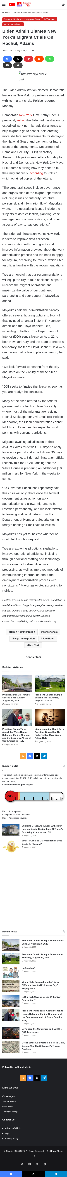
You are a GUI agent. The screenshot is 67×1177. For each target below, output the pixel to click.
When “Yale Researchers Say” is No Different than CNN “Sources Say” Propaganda (41, 985)
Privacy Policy (11, 1138)
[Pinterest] (28, 59)
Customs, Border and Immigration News (30, 12)
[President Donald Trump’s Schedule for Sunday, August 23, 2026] (17, 683)
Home (7, 12)
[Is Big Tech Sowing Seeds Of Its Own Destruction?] (10, 1001)
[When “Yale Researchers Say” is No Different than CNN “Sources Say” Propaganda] (10, 986)
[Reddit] (39, 59)
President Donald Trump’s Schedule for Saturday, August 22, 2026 (48, 697)
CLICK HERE (26, 778)
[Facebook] (7, 59)
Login (7, 1133)
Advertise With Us (13, 1128)
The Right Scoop (9, 1112)
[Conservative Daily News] (20, 4)
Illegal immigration (24, 638)
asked (21, 120)
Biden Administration (22, 632)
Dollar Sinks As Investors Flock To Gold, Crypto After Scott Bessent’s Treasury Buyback (43, 1045)
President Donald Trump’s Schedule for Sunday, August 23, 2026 (16, 697)
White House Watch (13, 24)
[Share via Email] (7, 65)
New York (25, 115)
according (36, 173)
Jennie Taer (7, 51)
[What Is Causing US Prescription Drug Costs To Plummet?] (10, 846)
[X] (18, 59)
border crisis (50, 632)
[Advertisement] (33, 892)
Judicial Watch (9, 1101)
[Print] (18, 65)
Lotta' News (7, 1106)
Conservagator (8, 1096)
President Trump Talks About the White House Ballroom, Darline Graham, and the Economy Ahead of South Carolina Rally (16, 735)
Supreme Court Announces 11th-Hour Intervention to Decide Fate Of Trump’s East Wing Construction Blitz (42, 829)
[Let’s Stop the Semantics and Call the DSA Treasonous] (10, 1033)
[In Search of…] (10, 972)
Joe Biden (48, 638)
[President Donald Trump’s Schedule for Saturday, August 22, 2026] (50, 683)
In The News (49, 19)
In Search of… (29, 968)
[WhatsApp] (49, 59)
